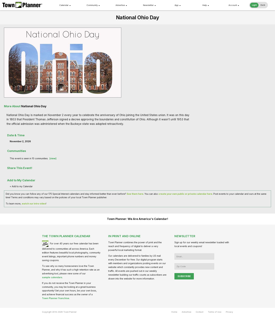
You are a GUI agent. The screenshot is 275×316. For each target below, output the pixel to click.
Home (174, 312)
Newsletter (148, 5)
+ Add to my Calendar (21, 186)
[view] (52, 158)
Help (204, 5)
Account (233, 5)
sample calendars (52, 277)
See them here (135, 193)
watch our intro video (34, 203)
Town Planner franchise (55, 298)
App (177, 5)
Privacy (229, 312)
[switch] (258, 5)
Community (92, 5)
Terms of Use (214, 312)
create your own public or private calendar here (185, 193)
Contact (199, 312)
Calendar (64, 5)
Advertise (120, 5)
